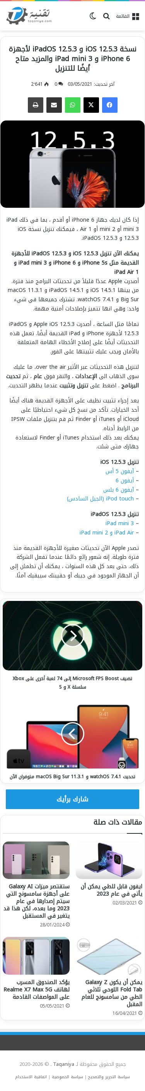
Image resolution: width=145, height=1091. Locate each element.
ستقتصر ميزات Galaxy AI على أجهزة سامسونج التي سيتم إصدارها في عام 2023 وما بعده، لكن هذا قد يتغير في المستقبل (36, 901)
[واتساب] (72, 105)
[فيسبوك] (110, 105)
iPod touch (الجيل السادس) (100, 499)
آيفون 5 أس (120, 471)
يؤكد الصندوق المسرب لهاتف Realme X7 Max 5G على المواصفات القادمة (36, 989)
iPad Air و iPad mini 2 (107, 533)
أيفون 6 (125, 480)
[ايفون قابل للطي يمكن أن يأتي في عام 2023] (109, 860)
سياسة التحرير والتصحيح (109, 1077)
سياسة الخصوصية (67, 1077)
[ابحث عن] (106, 19)
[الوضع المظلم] (93, 19)
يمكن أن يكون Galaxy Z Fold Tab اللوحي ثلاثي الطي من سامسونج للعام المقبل (112, 993)
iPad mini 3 (120, 523)
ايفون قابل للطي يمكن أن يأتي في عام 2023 (111, 890)
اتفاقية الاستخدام (31, 1077)
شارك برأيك (73, 799)
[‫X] (91, 105)
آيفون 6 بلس (118, 490)
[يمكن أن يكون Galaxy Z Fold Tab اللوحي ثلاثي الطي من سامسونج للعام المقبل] (109, 955)
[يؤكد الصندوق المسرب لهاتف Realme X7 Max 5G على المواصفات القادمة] (36, 955)
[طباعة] (35, 105)
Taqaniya (63, 1064)
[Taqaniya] (29, 16)
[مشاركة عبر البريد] (54, 105)
